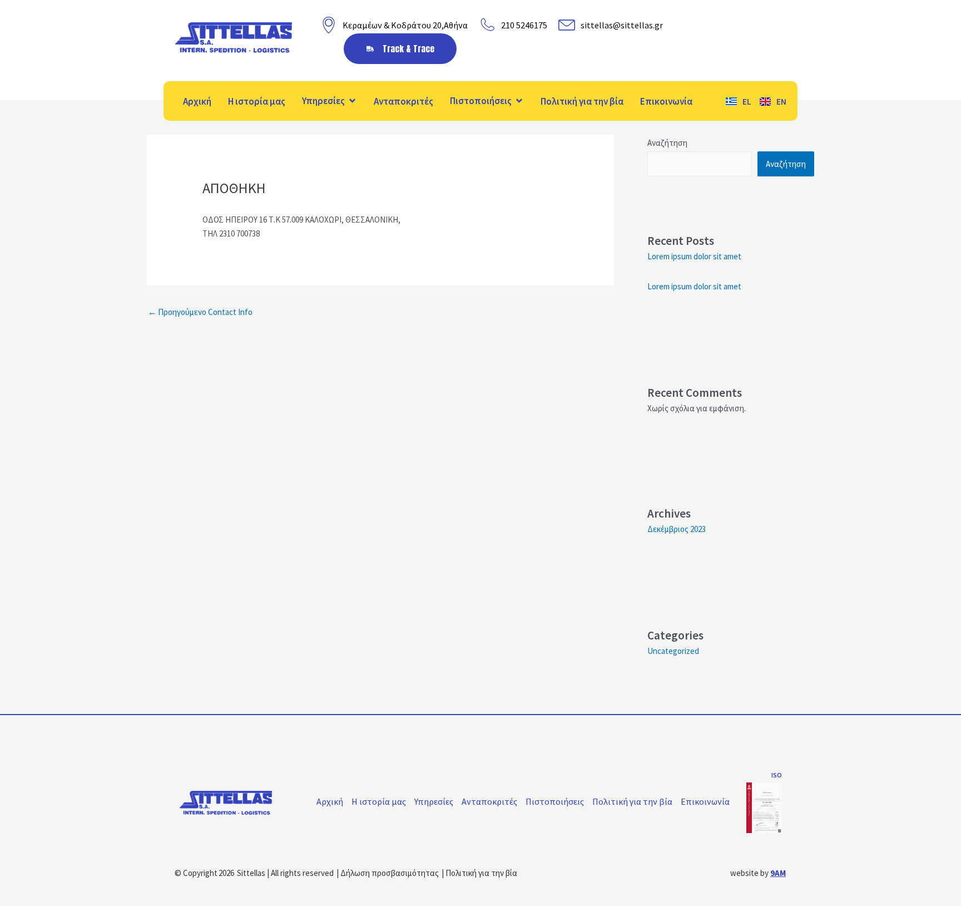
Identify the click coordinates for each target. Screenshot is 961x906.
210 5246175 (524, 25)
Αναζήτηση (667, 142)
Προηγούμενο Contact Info (200, 312)
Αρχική (197, 101)
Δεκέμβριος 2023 (676, 529)
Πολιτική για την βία (582, 101)
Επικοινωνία (666, 101)
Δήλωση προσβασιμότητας (389, 873)
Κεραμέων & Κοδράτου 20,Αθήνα (405, 25)
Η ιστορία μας (256, 101)
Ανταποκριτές (403, 101)
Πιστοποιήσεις (481, 101)
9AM (778, 873)
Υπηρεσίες (323, 101)
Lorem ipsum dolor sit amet (694, 256)
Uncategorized (673, 651)
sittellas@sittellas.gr (622, 25)
